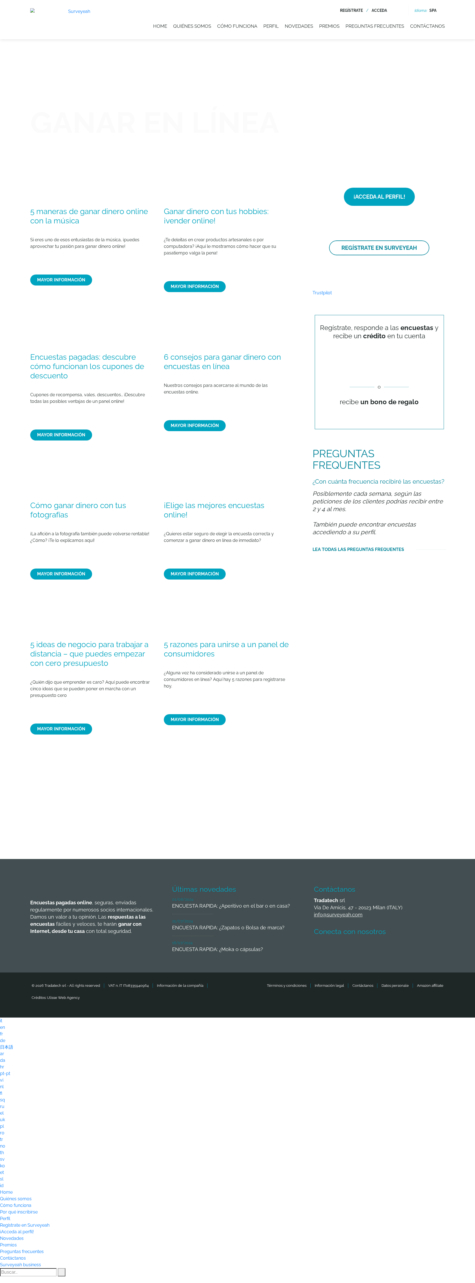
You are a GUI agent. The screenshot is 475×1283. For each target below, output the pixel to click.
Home (160, 26)
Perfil (271, 26)
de (2, 1040)
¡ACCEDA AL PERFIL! (379, 196)
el (2, 1113)
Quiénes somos (192, 26)
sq (2, 1099)
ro (2, 1132)
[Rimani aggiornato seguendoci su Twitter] (341, 948)
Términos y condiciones (286, 985)
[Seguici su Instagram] (382, 948)
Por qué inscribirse (19, 1212)
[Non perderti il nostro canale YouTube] (402, 948)
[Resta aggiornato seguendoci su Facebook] (321, 948)
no (2, 1146)
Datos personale (395, 985)
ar (2, 1053)
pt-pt (5, 1073)
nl (2, 1086)
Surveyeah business (20, 1264)
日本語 (6, 1047)
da (2, 1060)
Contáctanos (427, 26)
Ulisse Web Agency (63, 998)
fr (1, 1034)
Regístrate (351, 10)
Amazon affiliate (430, 985)
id (2, 1185)
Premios (329, 26)
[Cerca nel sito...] (399, 10)
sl (1, 1179)
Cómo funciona (237, 26)
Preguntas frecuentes (375, 26)
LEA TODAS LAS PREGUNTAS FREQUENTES (358, 549)
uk (2, 1119)
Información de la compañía (180, 985)
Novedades (299, 26)
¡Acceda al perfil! (17, 1231)
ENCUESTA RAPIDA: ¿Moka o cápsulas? (217, 949)
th (2, 1152)
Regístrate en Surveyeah (24, 1225)
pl (2, 1126)
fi (1, 1093)
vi (1, 1080)
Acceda (379, 10)
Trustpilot (322, 292)
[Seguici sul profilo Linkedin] (362, 948)
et (2, 1172)
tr (1, 1139)
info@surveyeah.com (338, 915)
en (2, 1027)
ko (2, 1165)
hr (2, 1066)
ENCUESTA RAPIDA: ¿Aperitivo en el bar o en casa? (231, 906)
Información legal (329, 985)
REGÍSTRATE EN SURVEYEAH (379, 248)
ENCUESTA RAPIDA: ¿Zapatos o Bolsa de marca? (228, 927)
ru (2, 1106)
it (1, 1020)
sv (2, 1159)
